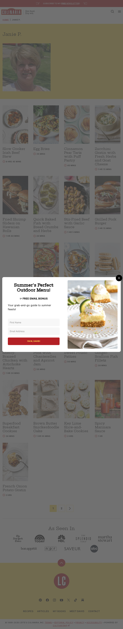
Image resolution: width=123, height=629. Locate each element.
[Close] (119, 278)
